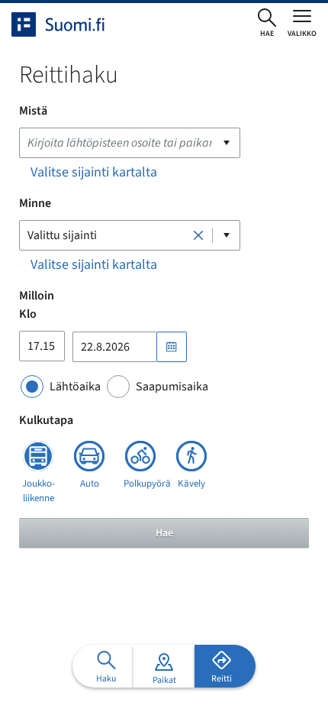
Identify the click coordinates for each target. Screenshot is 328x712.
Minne (35, 203)
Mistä (33, 110)
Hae (164, 533)
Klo (28, 314)
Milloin (36, 295)
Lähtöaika (75, 386)
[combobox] (129, 143)
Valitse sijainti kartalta (94, 173)
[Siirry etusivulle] (71, 24)
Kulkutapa (46, 420)
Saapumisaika (172, 386)
